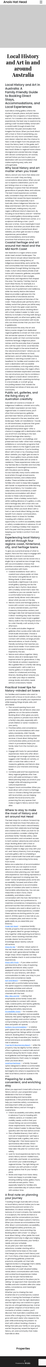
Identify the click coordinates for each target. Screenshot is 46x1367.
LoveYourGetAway (13, 1063)
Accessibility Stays (13, 1011)
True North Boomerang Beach (17, 1045)
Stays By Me (10, 947)
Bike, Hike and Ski (12, 996)
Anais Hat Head (11, 926)
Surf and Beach (11, 980)
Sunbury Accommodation (16, 1027)
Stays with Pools (12, 962)
